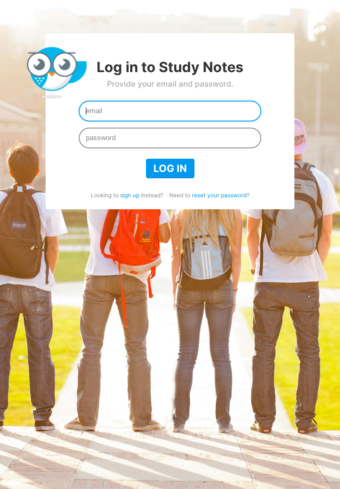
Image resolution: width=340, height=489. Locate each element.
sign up (129, 195)
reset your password (219, 195)
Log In (170, 168)
